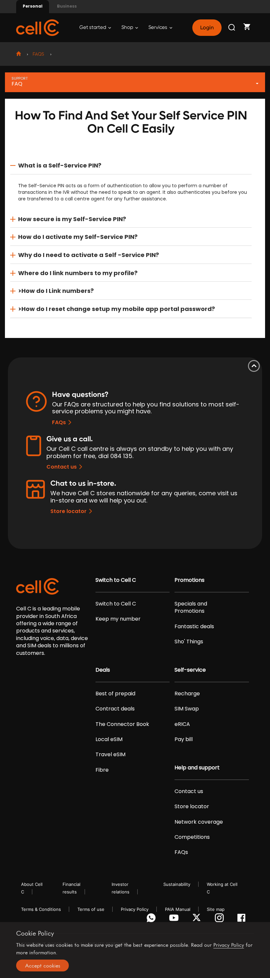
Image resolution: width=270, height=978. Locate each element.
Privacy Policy (134, 909)
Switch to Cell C (115, 580)
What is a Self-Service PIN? (59, 165)
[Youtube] (175, 919)
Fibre (102, 770)
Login (206, 27)
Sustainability (176, 884)
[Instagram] (220, 919)
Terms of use (90, 909)
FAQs (59, 422)
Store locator (68, 511)
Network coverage (199, 822)
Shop (128, 27)
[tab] (131, 165)
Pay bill (184, 739)
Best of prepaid (115, 693)
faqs (38, 54)
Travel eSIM (110, 754)
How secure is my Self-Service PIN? (72, 219)
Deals (102, 670)
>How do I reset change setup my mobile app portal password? (116, 309)
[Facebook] (243, 919)
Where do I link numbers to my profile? (78, 273)
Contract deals (115, 708)
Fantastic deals (194, 626)
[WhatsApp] (152, 919)
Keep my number (118, 619)
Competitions (192, 837)
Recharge (187, 693)
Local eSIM (108, 739)
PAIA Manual (177, 909)
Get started (93, 27)
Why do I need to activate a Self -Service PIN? (88, 255)
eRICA (182, 724)
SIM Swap (187, 708)
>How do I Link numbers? (56, 291)
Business (67, 6)
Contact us (61, 467)
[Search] (232, 28)
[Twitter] (197, 919)
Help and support (197, 767)
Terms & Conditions (41, 909)
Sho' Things (189, 641)
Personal (32, 6)
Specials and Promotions (191, 607)
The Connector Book (122, 724)
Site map (216, 909)
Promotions (189, 580)
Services (158, 27)
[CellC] (37, 27)
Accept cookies (42, 965)
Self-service (190, 670)
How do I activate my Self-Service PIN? (78, 237)
